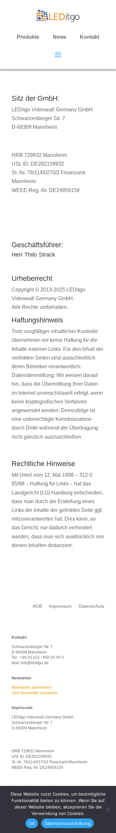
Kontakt (89, 37)
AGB (37, 606)
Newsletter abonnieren (32, 687)
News (59, 37)
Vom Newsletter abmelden (35, 693)
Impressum (60, 606)
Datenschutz (91, 606)
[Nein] (108, 809)
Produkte (28, 37)
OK (32, 823)
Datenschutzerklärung (67, 823)
